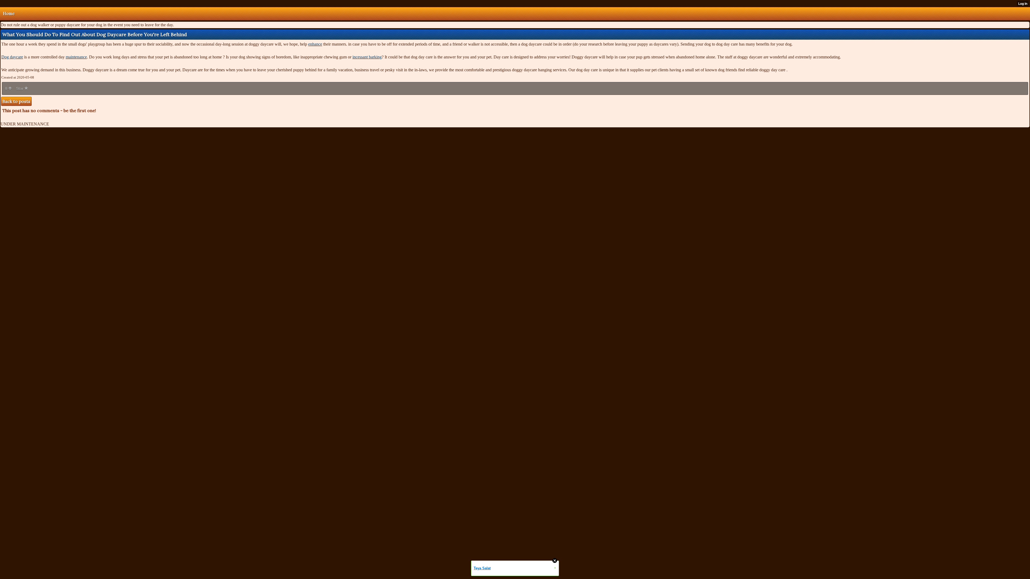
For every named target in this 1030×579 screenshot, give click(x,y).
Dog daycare (12, 57)
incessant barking (367, 57)
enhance (315, 44)
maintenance (76, 57)
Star (20, 88)
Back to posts (16, 101)
